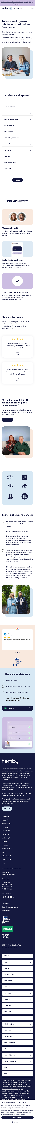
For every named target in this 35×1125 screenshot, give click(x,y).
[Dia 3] (19, 652)
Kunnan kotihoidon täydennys (12, 1084)
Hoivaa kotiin (16, 1097)
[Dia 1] (15, 652)
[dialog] (17, 1112)
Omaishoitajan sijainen (24, 1087)
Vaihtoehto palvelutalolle (20, 1091)
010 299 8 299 (7, 885)
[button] (3, 897)
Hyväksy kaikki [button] (17, 1117)
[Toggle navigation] (32, 8)
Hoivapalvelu (6, 1097)
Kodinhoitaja (25, 1097)
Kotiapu (21, 1095)
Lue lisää (23, 1114)
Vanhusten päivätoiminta (19, 1082)
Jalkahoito (25, 1093)
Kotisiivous (17, 1093)
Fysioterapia (6, 1095)
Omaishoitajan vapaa (9, 1087)
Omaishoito (27, 1084)
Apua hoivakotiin (21, 1080)
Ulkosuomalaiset (7, 1093)
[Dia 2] (17, 652)
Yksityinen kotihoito (8, 1080)
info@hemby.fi (6, 882)
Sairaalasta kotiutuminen (10, 1089)
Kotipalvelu (14, 1095)
